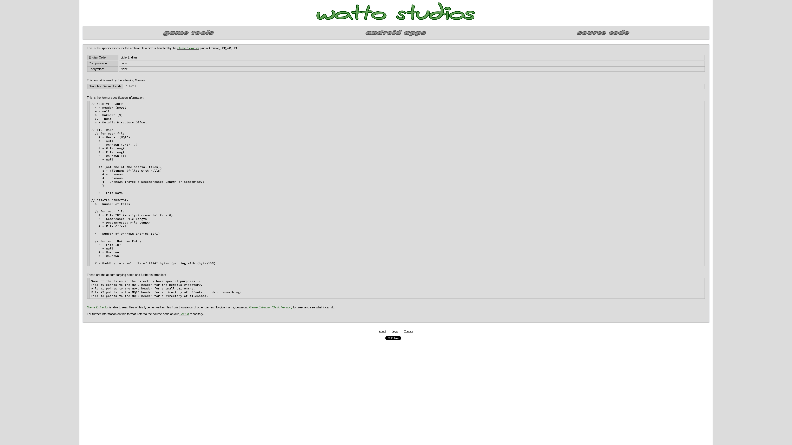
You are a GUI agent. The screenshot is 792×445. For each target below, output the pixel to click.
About (382, 331)
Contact (408, 331)
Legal (395, 331)
